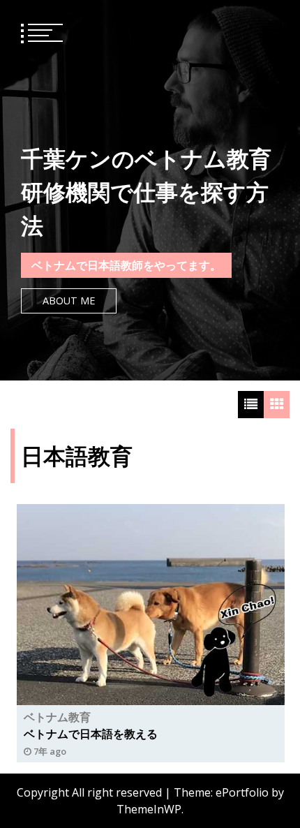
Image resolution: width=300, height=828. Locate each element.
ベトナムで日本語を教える (91, 733)
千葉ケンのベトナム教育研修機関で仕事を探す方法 (146, 191)
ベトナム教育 (57, 717)
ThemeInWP (149, 809)
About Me (69, 300)
